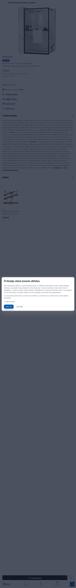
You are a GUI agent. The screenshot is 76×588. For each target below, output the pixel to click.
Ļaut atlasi (19, 306)
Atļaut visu (9, 306)
